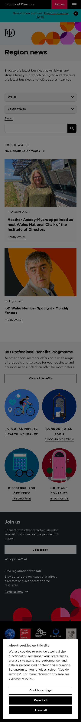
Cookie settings (40, 690)
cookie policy (24, 678)
